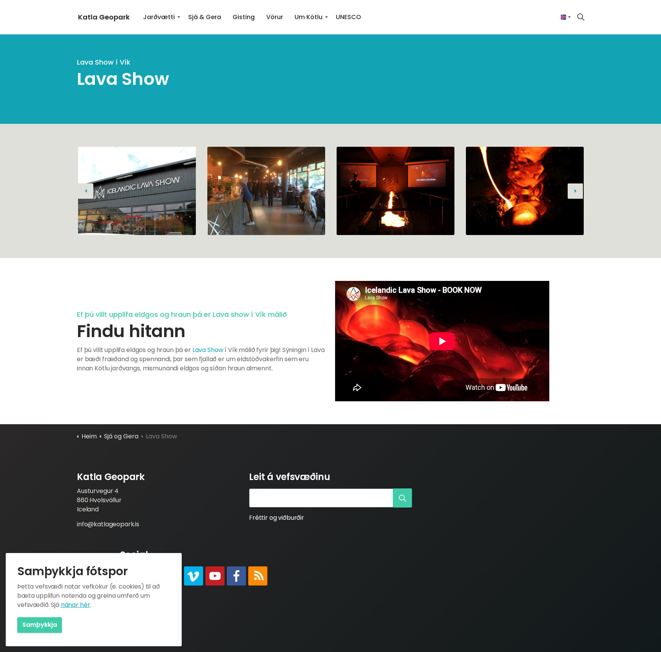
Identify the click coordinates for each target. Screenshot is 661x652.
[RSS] (257, 576)
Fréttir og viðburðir (276, 517)
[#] (193, 576)
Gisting (244, 17)
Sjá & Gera (204, 17)
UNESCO (348, 17)
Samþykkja (39, 624)
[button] (137, 191)
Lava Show (207, 349)
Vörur (274, 17)
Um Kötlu (308, 17)
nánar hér (75, 604)
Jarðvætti (159, 17)
